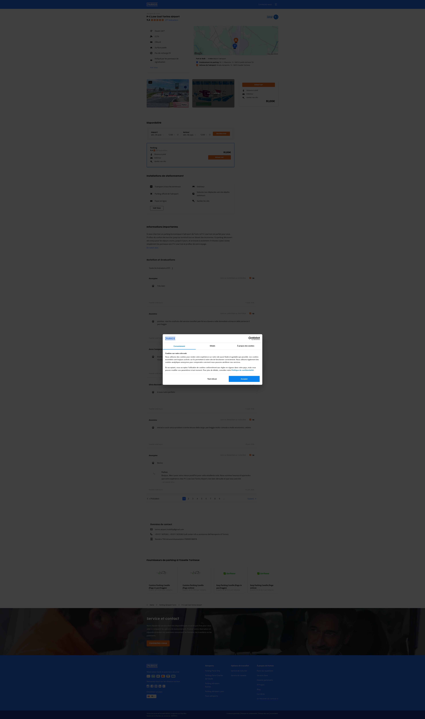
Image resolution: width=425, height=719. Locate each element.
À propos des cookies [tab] (245, 346)
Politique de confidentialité (243, 370)
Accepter (244, 379)
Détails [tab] (212, 346)
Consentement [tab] (179, 346)
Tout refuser (212, 379)
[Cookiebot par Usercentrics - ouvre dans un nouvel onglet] (250, 338)
